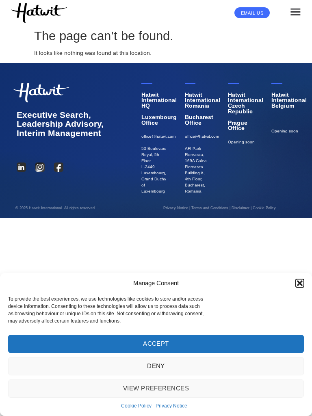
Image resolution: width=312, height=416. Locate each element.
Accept (156, 343)
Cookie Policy (136, 406)
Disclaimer (240, 208)
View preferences (156, 388)
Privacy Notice (171, 406)
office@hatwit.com (158, 136)
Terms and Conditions (209, 208)
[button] (300, 283)
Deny (156, 365)
